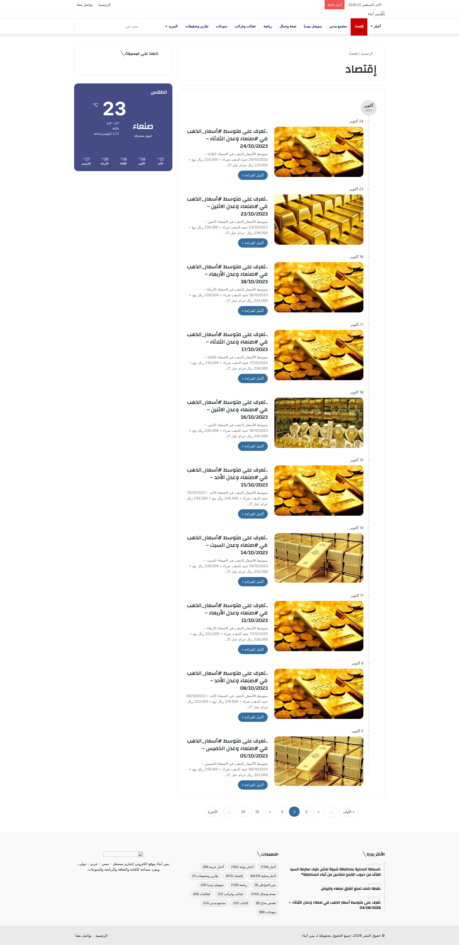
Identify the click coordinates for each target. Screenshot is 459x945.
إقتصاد (359, 26)
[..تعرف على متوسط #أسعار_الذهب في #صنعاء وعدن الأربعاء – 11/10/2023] (318, 626)
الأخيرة (213, 812)
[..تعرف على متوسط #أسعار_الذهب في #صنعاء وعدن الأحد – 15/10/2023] (318, 490)
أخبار (377, 26)
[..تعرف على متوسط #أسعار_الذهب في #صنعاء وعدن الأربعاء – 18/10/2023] (318, 287)
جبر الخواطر (265, 885)
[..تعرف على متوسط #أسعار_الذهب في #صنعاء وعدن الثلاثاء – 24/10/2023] (318, 152)
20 (243, 812)
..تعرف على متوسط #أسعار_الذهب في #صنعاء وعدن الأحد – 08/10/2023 (227, 680)
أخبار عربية (213, 867)
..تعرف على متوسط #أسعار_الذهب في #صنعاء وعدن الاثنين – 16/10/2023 (227, 409)
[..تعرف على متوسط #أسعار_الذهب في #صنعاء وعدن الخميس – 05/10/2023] (318, 761)
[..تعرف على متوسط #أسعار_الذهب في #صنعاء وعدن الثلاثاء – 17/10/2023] (318, 355)
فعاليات (201, 894)
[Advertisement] (123, 216)
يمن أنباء (308, 935)
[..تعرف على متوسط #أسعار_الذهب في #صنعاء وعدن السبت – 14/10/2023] (318, 557)
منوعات (221, 26)
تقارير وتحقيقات (197, 26)
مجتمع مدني (338, 26)
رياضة (268, 26)
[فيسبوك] (133, 879)
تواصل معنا (85, 4)
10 (257, 812)
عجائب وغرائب (245, 26)
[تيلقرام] (120, 879)
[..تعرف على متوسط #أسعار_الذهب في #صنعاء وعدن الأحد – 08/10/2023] (318, 694)
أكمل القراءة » (253, 175)
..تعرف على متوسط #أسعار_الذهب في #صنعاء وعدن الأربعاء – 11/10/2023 (227, 612)
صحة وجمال (287, 26)
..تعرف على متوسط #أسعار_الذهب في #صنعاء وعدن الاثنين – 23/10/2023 (227, 206)
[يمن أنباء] (376, 14)
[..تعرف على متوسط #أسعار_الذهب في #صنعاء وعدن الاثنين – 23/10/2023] (318, 219)
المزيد (173, 26)
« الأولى (348, 812)
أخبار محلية (263, 876)
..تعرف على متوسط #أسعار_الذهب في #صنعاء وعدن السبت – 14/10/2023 (227, 545)
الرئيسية (104, 4)
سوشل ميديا (313, 26)
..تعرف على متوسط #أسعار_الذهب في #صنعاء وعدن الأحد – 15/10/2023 (227, 477)
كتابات (240, 903)
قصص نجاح (266, 903)
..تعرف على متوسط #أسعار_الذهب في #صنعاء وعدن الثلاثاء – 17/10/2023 (227, 341)
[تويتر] (126, 879)
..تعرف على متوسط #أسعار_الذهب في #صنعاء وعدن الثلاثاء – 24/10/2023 (227, 138)
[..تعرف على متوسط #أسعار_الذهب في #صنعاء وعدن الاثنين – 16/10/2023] (318, 423)
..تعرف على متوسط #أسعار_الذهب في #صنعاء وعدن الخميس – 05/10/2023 (227, 748)
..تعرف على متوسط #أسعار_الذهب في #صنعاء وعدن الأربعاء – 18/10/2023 (227, 274)
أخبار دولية (242, 867)
